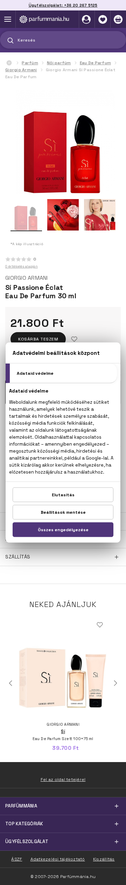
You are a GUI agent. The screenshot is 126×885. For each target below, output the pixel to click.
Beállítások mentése (63, 512)
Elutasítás (63, 495)
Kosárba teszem (38, 339)
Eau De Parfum (95, 63)
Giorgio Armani (21, 70)
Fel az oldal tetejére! (63, 779)
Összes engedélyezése (63, 530)
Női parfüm (59, 63)
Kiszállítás (104, 859)
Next (115, 683)
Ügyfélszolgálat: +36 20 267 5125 (63, 5)
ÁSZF (16, 859)
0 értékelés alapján (21, 266)
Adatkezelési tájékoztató (57, 859)
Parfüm (30, 63)
